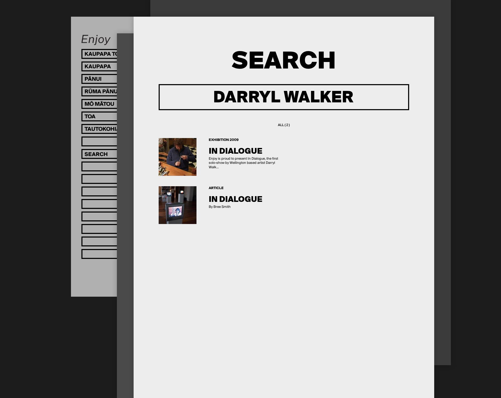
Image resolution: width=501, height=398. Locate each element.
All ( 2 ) (284, 125)
